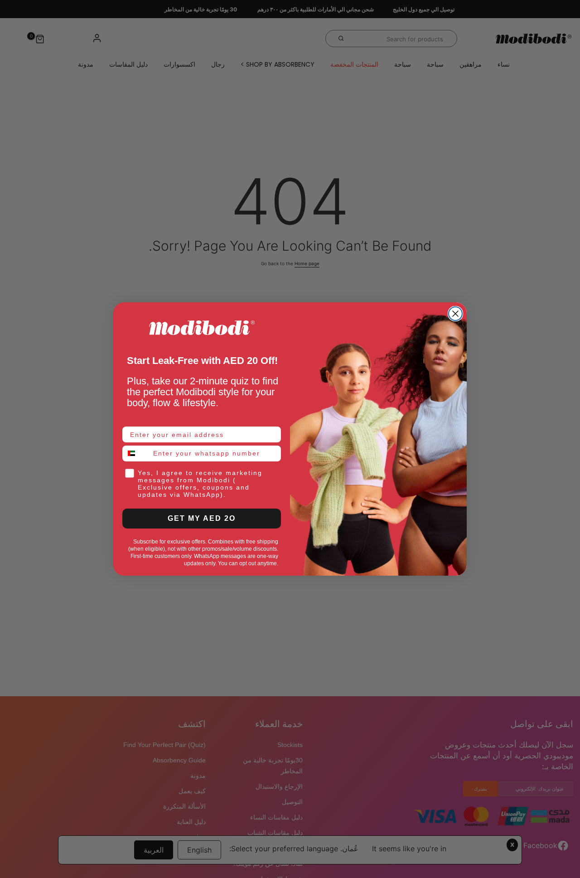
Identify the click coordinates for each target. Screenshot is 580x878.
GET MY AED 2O (202, 518)
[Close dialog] (455, 313)
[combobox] (136, 453)
